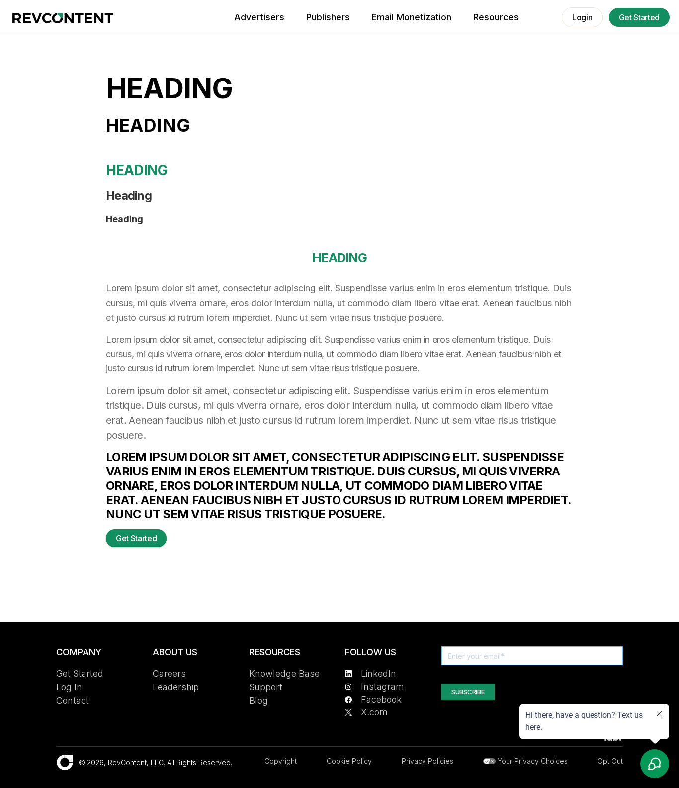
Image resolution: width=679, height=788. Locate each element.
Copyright (280, 761)
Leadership (176, 687)
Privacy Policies (427, 761)
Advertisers (259, 17)
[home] (63, 18)
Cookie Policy (349, 761)
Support (265, 687)
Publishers (328, 17)
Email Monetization (411, 17)
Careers (169, 673)
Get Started (639, 17)
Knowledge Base (284, 673)
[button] (496, 17)
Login (582, 17)
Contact (72, 700)
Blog (258, 700)
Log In (69, 687)
